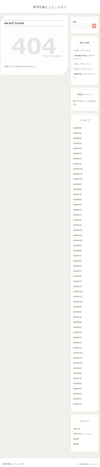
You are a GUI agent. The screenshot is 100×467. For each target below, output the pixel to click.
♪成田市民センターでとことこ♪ (84, 75)
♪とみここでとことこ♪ (82, 50)
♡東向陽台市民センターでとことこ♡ (83, 57)
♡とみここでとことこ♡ (83, 69)
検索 (74, 22)
